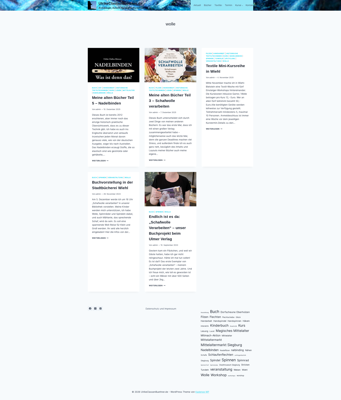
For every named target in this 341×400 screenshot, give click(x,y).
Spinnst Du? (205, 365)
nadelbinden (99, 93)
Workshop (219, 375)
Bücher (207, 5)
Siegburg (205, 360)
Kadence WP (202, 392)
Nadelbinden (210, 350)
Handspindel (219, 321)
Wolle (205, 375)
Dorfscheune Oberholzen (235, 312)
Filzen (204, 317)
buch (94, 88)
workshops (231, 376)
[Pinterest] (100, 308)
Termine (228, 5)
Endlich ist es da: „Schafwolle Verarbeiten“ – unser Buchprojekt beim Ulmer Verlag (167, 228)
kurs (111, 90)
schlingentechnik (240, 355)
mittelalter (129, 90)
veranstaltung (213, 61)
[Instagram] (95, 308)
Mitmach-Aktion (210, 335)
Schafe (204, 355)
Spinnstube (214, 365)
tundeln (219, 59)
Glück (238, 317)
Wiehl (244, 369)
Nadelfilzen (225, 350)
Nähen (248, 350)
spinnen (177, 90)
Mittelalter (227, 335)
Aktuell (197, 5)
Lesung (204, 331)
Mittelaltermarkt (211, 339)
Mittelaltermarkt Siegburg (221, 345)
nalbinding (237, 350)
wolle (110, 93)
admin (98, 109)
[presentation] (113, 65)
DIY (100, 88)
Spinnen (229, 360)
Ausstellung (205, 312)
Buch (214, 311)
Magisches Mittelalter (232, 331)
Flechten (215, 317)
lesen (118, 90)
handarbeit (109, 88)
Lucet (212, 331)
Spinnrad (243, 360)
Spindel (215, 360)
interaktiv (205, 326)
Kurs (241, 325)
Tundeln (205, 369)
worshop (240, 375)
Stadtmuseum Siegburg (229, 365)
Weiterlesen (100, 161)
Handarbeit (206, 321)
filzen (159, 88)
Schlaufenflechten (220, 354)
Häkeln (246, 321)
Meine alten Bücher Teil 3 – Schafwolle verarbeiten (170, 100)
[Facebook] (90, 308)
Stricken (245, 364)
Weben (237, 369)
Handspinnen (234, 321)
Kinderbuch (219, 325)
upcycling (230, 59)
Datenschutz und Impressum (161, 308)
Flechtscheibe (228, 317)
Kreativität (233, 326)
